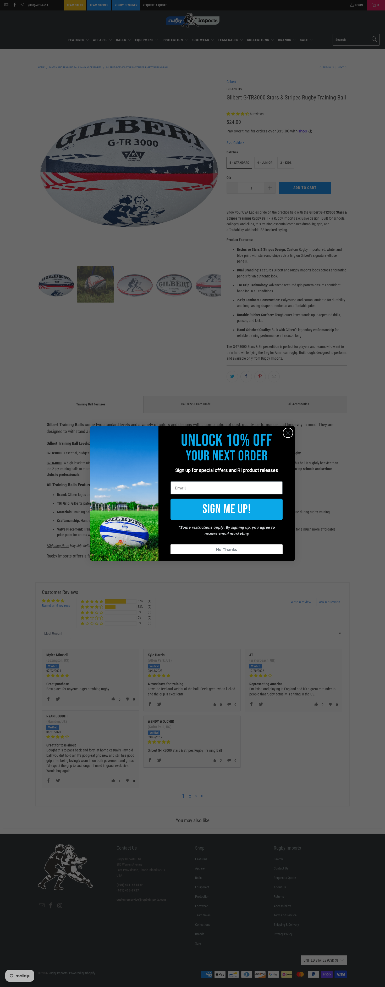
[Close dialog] (288, 432)
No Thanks (226, 549)
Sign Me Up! (226, 509)
